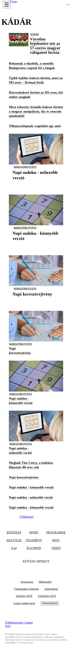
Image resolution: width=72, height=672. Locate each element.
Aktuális (13, 540)
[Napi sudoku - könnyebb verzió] (36, 244)
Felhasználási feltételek (26, 589)
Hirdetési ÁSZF (24, 596)
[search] (67, 4)
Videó (56, 548)
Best (56, 540)
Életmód (34, 548)
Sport (33, 532)
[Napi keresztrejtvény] (32, 299)
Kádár (34, 34)
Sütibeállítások (49, 603)
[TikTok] (36, 569)
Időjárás (14, 532)
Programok (56, 532)
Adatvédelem (51, 589)
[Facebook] (29, 569)
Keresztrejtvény (25, 167)
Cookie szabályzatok (24, 603)
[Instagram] (43, 569)
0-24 (14, 548)
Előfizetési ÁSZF (47, 596)
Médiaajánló (45, 581)
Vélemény (33, 540)
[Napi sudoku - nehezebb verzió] (36, 183)
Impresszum (27, 581)
